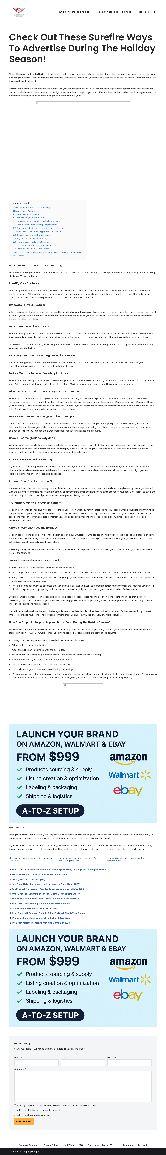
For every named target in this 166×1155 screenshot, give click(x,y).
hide (25, 203)
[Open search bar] (155, 12)
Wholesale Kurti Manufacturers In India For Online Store (41, 917)
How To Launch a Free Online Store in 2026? (35, 908)
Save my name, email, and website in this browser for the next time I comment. (56, 1105)
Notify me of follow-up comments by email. (38, 1110)
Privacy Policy (51, 1145)
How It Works (68, 1145)
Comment (20, 1069)
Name (18, 1057)
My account (128, 1145)
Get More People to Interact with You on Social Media (40, 874)
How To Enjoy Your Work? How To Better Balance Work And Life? (45, 898)
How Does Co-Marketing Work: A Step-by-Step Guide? (41, 903)
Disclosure (93, 1145)
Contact (142, 1145)
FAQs (81, 1145)
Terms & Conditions (29, 1145)
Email (64, 1057)
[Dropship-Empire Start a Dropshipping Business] (18, 12)
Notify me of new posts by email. (33, 1115)
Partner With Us (110, 1145)
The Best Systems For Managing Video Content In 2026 (41, 922)
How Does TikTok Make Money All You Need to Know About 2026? (46, 884)
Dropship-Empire (31, 1151)
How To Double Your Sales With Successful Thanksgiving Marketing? (77, 859)
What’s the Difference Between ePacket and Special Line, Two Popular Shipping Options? (59, 869)
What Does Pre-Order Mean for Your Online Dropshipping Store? (46, 893)
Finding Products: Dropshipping (28, 879)
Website (111, 1057)
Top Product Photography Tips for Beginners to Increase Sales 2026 (48, 888)
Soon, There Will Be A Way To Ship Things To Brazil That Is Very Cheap (48, 913)
